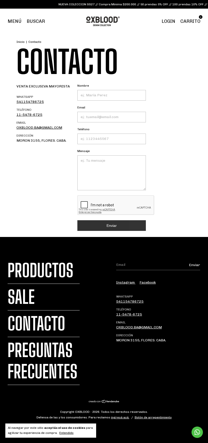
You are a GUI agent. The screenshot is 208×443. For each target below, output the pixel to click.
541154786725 (30, 102)
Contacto (36, 323)
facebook (148, 282)
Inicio (20, 42)
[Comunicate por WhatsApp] (197, 432)
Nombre (83, 85)
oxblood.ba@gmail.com (39, 127)
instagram (125, 282)
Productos (40, 270)
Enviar (112, 226)
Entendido (66, 433)
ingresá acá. (120, 417)
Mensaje (83, 151)
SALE (21, 297)
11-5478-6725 (29, 115)
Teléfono (83, 129)
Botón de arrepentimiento (153, 417)
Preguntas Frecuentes (42, 361)
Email (81, 107)
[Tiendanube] (104, 402)
